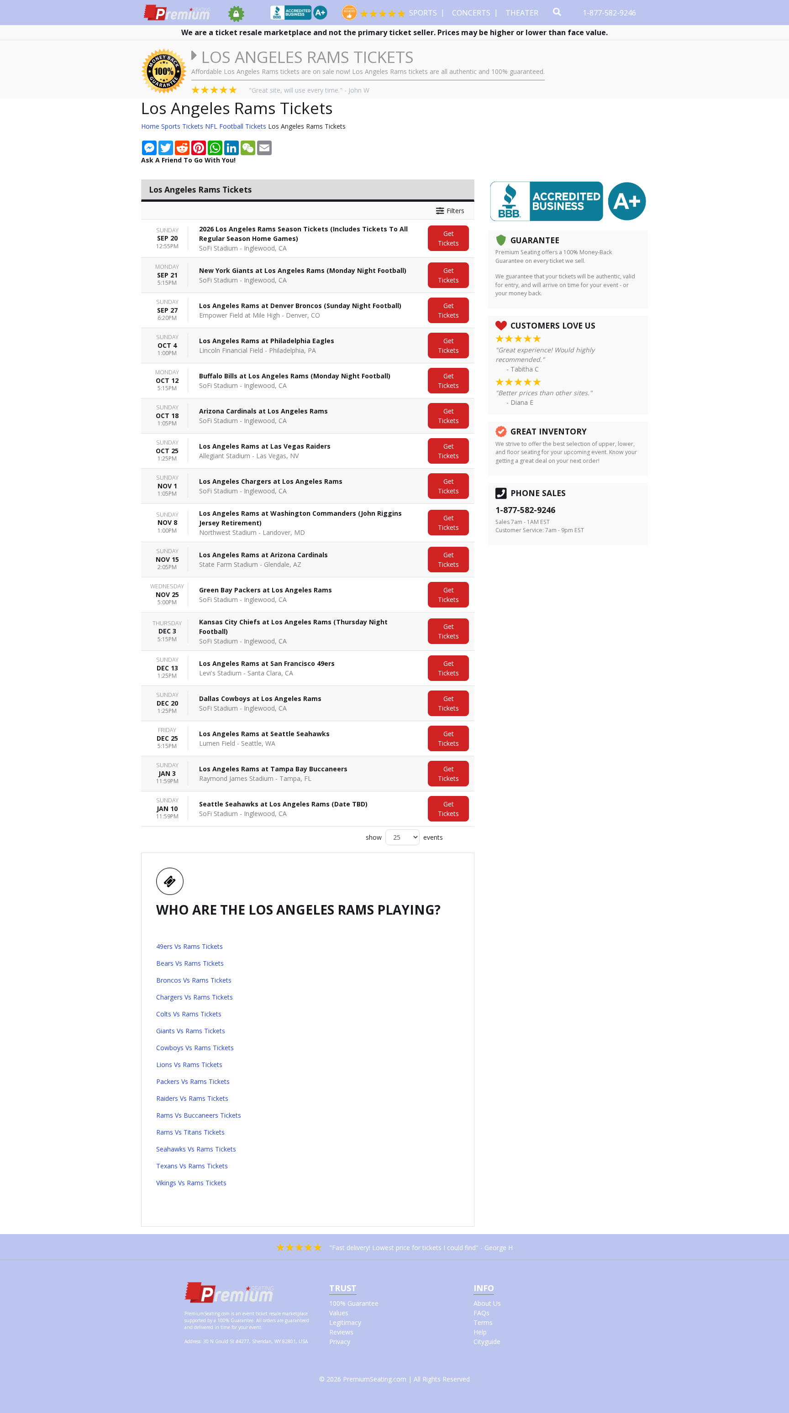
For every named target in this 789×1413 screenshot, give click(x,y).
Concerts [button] (472, 13)
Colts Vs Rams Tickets (188, 1014)
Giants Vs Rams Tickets (190, 1030)
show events (404, 837)
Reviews (341, 1332)
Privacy (339, 1341)
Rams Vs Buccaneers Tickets (198, 1115)
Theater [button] (522, 13)
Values (338, 1312)
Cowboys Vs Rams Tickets (195, 1047)
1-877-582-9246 (610, 13)
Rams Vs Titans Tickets (190, 1132)
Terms (483, 1322)
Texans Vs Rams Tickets (192, 1166)
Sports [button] (424, 13)
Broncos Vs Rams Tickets (193, 980)
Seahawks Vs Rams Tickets (196, 1149)
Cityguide (486, 1341)
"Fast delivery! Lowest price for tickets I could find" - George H (421, 1247)
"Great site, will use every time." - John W (309, 90)
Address (192, 1341)
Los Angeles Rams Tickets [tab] (200, 189)
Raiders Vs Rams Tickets (192, 1098)
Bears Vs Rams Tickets (190, 963)
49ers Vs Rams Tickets (189, 946)
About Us (487, 1303)
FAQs (481, 1312)
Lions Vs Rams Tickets (189, 1064)
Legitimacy (345, 1322)
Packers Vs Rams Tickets (193, 1081)
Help (480, 1332)
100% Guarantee (354, 1303)
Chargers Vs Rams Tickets (194, 997)
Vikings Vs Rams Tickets (191, 1182)
